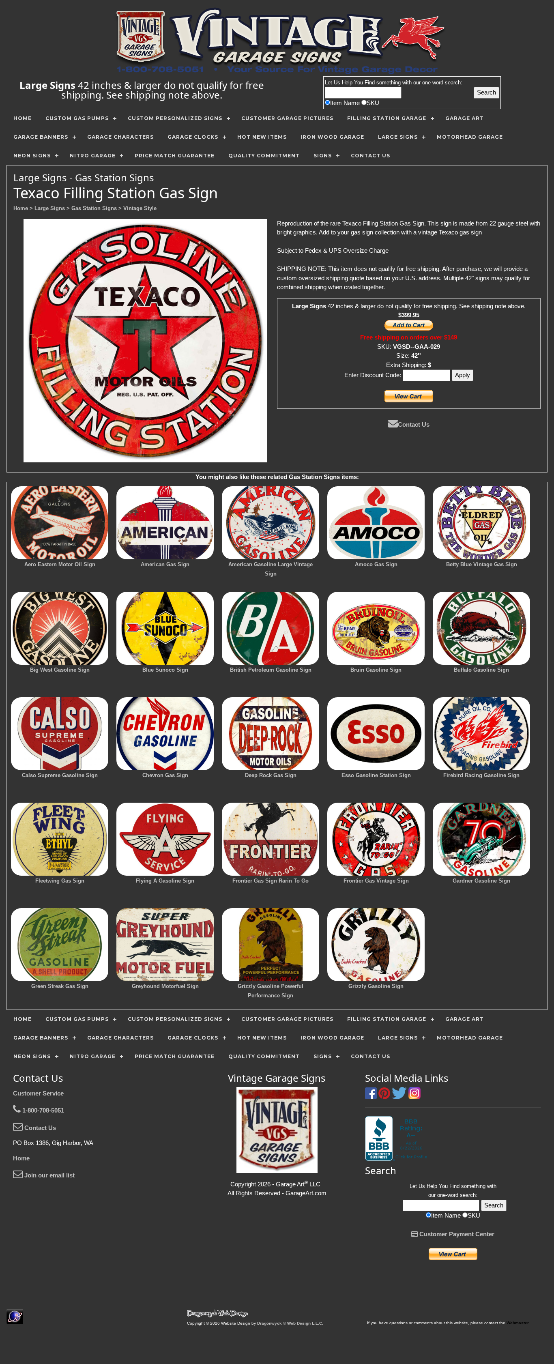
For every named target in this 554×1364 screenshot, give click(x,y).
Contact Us (413, 424)
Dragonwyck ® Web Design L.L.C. (290, 1323)
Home (21, 1158)
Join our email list (49, 1175)
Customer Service (38, 1093)
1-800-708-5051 (42, 1110)
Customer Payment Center (456, 1234)
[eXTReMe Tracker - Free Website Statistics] (14, 1320)
